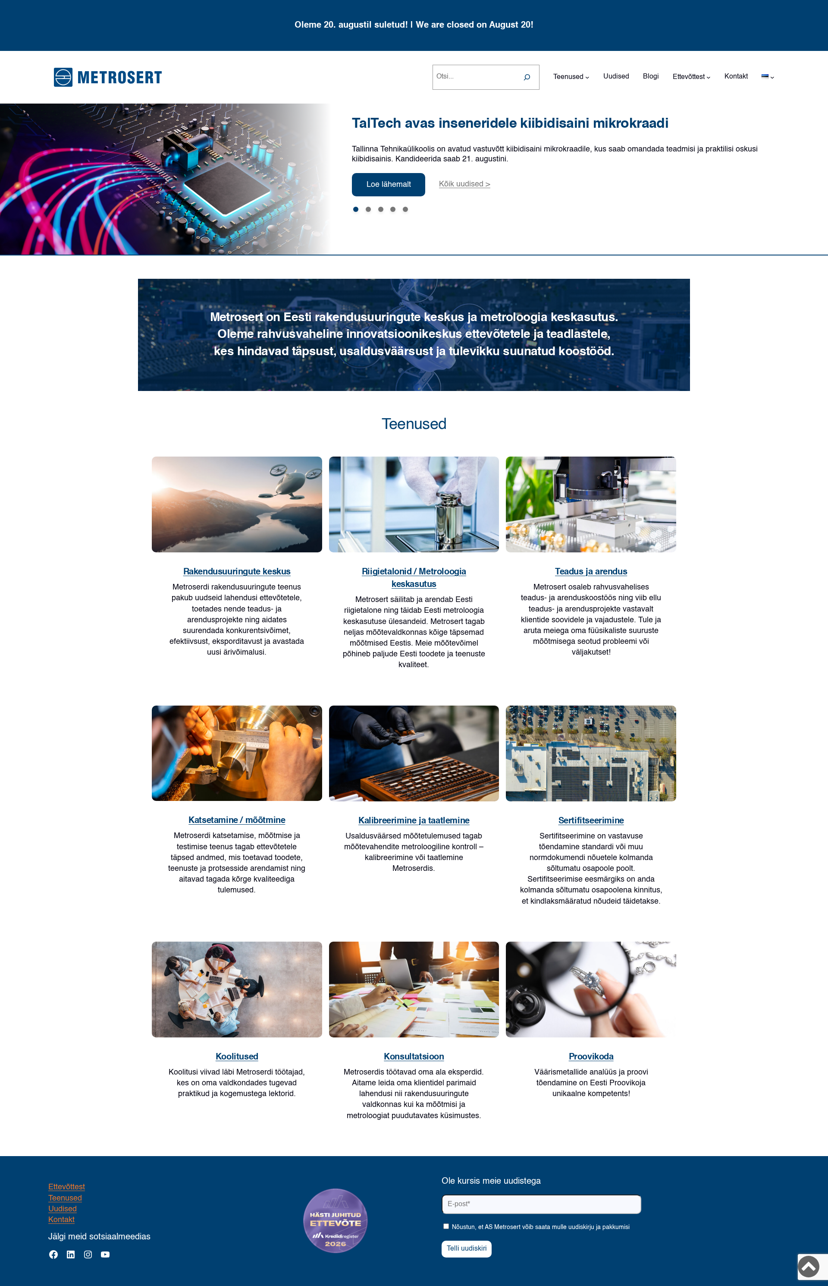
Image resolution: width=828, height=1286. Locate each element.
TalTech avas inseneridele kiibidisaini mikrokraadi (510, 124)
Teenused (65, 1198)
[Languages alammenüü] (772, 77)
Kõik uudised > (464, 184)
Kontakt (61, 1220)
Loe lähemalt (389, 185)
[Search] (527, 77)
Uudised (62, 1209)
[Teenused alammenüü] (587, 77)
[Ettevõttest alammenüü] (708, 77)
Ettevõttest (66, 1187)
